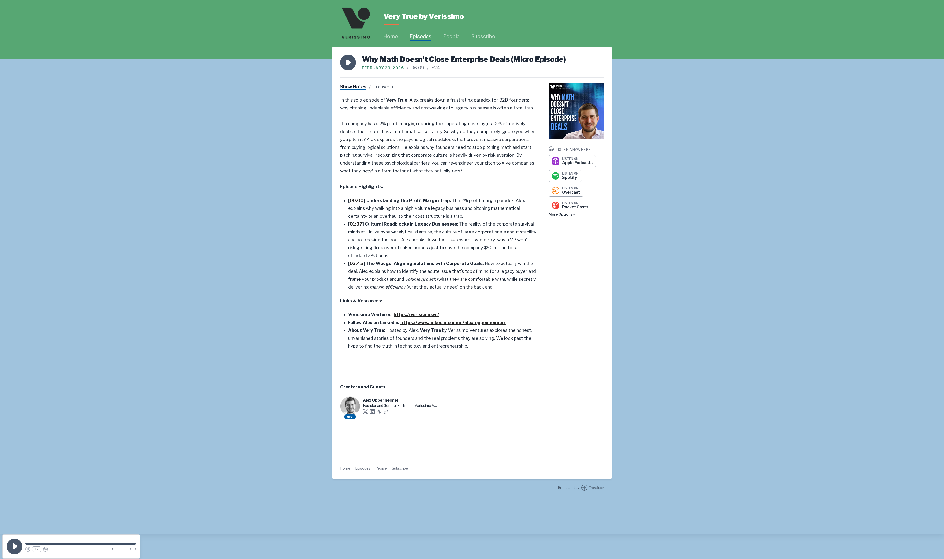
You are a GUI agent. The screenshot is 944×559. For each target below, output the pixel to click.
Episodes (420, 36)
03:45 (356, 263)
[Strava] (379, 411)
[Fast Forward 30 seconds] (45, 549)
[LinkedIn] (372, 411)
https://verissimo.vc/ (416, 314)
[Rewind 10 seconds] (27, 549)
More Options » (562, 214)
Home (391, 36)
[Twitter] (365, 411)
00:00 (357, 200)
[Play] (14, 546)
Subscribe (483, 36)
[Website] (386, 411)
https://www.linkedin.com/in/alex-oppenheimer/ (453, 322)
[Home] (356, 23)
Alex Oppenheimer (380, 400)
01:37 (356, 224)
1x (36, 549)
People (451, 36)
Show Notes (353, 86)
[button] (348, 62)
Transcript (384, 86)
